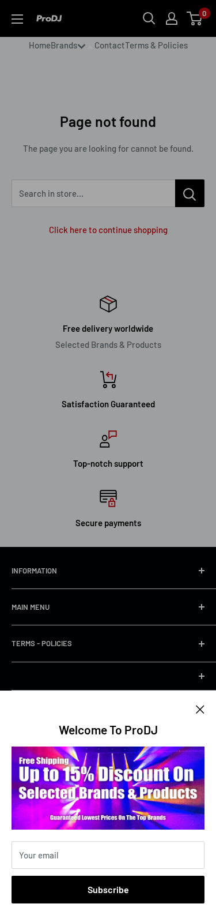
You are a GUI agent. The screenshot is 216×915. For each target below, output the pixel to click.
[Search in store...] (189, 193)
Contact (109, 45)
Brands (64, 45)
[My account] (171, 18)
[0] (195, 18)
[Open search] (149, 18)
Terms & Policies (156, 45)
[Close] (200, 708)
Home (40, 45)
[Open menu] (17, 19)
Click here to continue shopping (108, 229)
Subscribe (108, 889)
